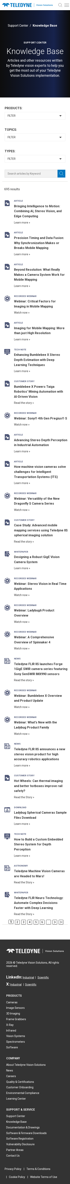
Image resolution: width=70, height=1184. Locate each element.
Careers (11, 1076)
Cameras (12, 1002)
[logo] (28, 5)
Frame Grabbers (16, 1019)
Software (12, 1047)
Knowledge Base (16, 1121)
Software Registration (19, 1138)
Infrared (11, 1030)
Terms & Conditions (38, 1168)
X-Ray (10, 1024)
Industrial (28, 977)
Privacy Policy (13, 1168)
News (9, 1070)
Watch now (21, 312)
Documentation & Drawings (23, 1127)
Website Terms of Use (43, 1177)
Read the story (23, 402)
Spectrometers (15, 1041)
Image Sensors (15, 1007)
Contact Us (13, 1155)
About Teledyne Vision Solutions (26, 1064)
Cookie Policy (17, 1177)
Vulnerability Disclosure (20, 1144)
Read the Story (23, 797)
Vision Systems (15, 1036)
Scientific (43, 977)
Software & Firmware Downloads (26, 1133)
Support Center (18, 25)
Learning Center (16, 1098)
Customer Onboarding (19, 1087)
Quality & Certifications (20, 1081)
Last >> (61, 922)
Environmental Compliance (22, 1093)
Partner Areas (15, 1150)
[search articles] (61, 174)
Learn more (21, 222)
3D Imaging (13, 1013)
